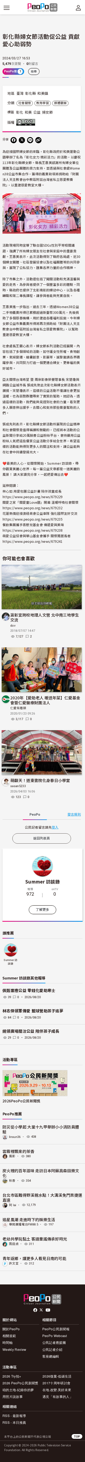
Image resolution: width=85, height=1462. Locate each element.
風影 (12, 1156)
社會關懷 (24, 103)
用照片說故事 (12, 1396)
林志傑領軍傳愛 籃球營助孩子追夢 (32, 1011)
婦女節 (47, 112)
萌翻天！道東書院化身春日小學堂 (40, 780)
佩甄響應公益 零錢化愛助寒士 (28, 990)
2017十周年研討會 (56, 1383)
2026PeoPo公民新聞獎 (21, 1100)
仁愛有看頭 (18, 708)
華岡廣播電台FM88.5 (23, 1224)
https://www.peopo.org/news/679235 (32, 519)
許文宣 (14, 1263)
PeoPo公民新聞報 (56, 1329)
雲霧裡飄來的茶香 (18, 1151)
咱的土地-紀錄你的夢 (18, 1389)
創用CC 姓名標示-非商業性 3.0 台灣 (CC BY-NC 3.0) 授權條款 (26, 122)
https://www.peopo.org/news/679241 (32, 541)
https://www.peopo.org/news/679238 (32, 530)
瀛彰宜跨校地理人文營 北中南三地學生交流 (44, 617)
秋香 (12, 1181)
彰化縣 (30, 93)
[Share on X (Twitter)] (22, 140)
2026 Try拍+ (11, 1376)
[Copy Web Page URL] (38, 140)
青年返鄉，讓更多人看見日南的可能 (34, 1258)
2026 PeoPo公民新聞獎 (20, 1383)
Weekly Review (14, 1349)
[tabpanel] (41, 827)
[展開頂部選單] (78, 8)
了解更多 (42, 910)
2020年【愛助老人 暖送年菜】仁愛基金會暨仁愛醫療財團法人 (45, 700)
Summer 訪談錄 (42, 881)
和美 (28, 112)
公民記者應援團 (54, 1342)
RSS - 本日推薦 (14, 1422)
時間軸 (7, 1342)
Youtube (48, 1310)
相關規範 (9, 1335)
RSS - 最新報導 (14, 1415)
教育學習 (42, 103)
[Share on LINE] (30, 140)
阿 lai (12, 1205)
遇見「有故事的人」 (57, 1396)
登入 (55, 827)
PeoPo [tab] (35, 814)
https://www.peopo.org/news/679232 (32, 507)
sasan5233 (18, 786)
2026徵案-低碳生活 (57, 1376)
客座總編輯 (50, 1356)
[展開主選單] (6, 8)
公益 (37, 112)
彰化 (19, 112)
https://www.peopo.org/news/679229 (32, 496)
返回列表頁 (41, 838)
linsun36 (15, 1137)
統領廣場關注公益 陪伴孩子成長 (30, 1031)
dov (12, 625)
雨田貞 (14, 1244)
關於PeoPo (11, 1329)
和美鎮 (42, 93)
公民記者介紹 (52, 1349)
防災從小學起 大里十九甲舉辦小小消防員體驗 (40, 1129)
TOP (77, 1436)
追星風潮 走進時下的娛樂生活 (28, 1219)
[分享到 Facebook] (14, 140)
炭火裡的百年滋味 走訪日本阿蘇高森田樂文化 (40, 1173)
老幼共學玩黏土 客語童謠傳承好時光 (34, 1238)
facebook (35, 1310)
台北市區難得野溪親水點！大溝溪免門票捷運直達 (42, 1197)
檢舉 (34, 71)
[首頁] (43, 7)
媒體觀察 (60, 103)
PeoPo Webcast (54, 1335)
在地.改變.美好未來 (56, 1389)
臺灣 (20, 93)
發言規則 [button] (74, 814)
